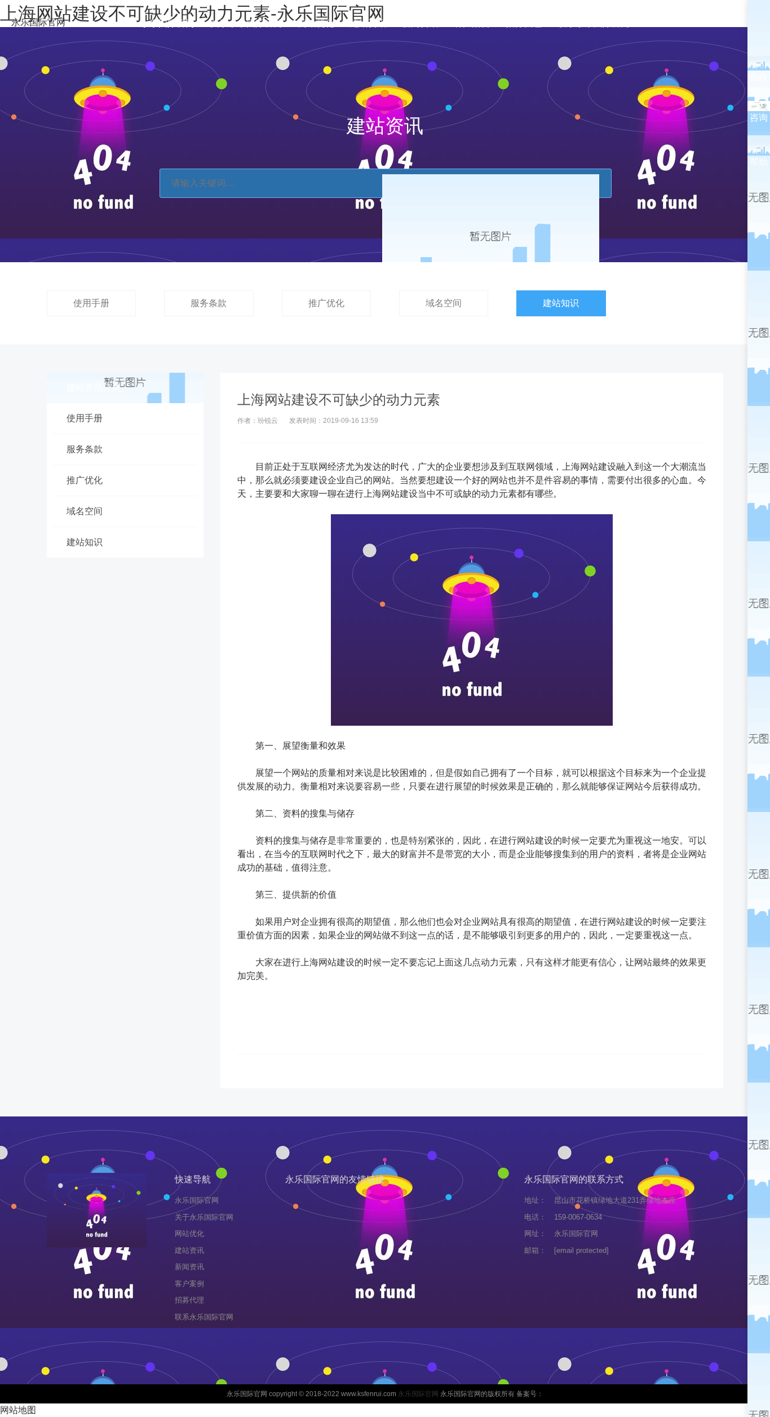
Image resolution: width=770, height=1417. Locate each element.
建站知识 (561, 303)
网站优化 (316, 23)
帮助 (759, 162)
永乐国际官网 (38, 22)
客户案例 (472, 23)
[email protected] (581, 1250)
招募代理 (524, 23)
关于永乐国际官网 (246, 23)
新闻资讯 (420, 23)
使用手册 (91, 303)
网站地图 (18, 1410)
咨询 (759, 117)
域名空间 (444, 303)
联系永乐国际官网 (593, 23)
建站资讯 (368, 23)
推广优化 (326, 303)
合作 (759, 77)
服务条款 (209, 303)
